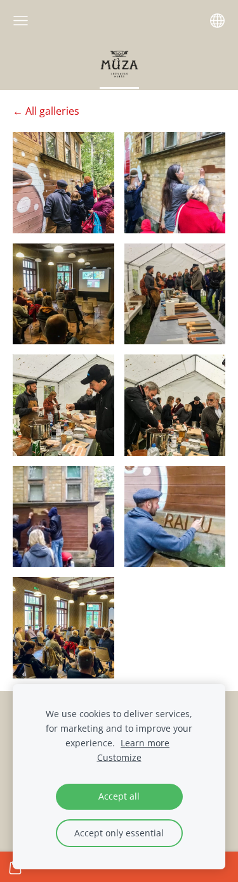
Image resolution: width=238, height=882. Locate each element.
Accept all (119, 796)
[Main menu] (20, 20)
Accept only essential (119, 833)
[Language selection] (217, 20)
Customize (119, 757)
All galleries (52, 111)
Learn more (145, 743)
